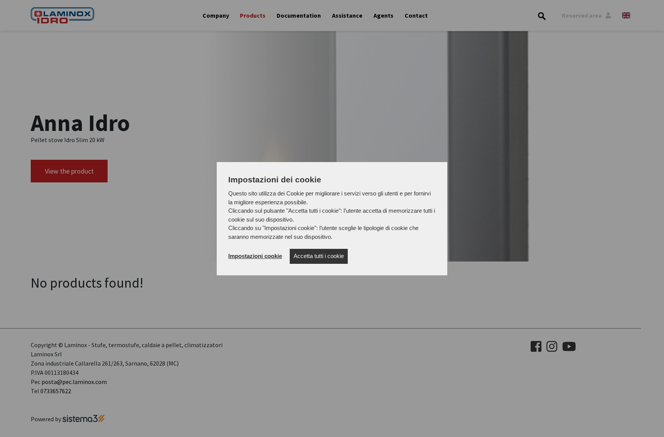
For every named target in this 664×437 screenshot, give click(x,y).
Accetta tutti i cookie (319, 256)
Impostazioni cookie (255, 256)
